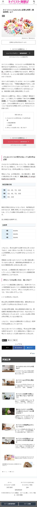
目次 (16, 114)
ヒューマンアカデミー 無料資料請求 (16, 53)
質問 (16, 340)
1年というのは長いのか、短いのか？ (17, 127)
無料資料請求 (18, 490)
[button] (33, 320)
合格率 (10, 125)
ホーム (9, 482)
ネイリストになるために (27, 482)
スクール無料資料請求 (9, 503)
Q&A (27, 487)
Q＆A (5, 340)
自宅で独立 (10, 487)
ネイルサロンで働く (27, 485)
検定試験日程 (11, 122)
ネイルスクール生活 (9, 485)
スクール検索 (27, 503)
